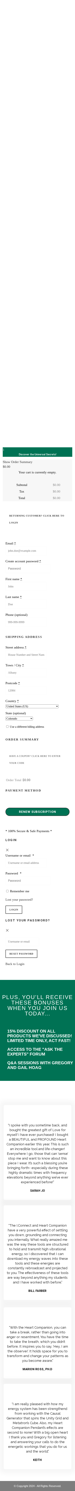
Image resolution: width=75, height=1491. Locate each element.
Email (10, 543)
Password (13, 873)
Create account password (23, 561)
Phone (16, 615)
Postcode (12, 683)
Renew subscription (37, 812)
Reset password (21, 953)
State (15, 713)
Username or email (19, 855)
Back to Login (14, 964)
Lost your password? (19, 899)
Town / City (14, 665)
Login (13, 909)
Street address (15, 647)
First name (13, 579)
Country (12, 701)
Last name (13, 597)
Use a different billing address (27, 726)
